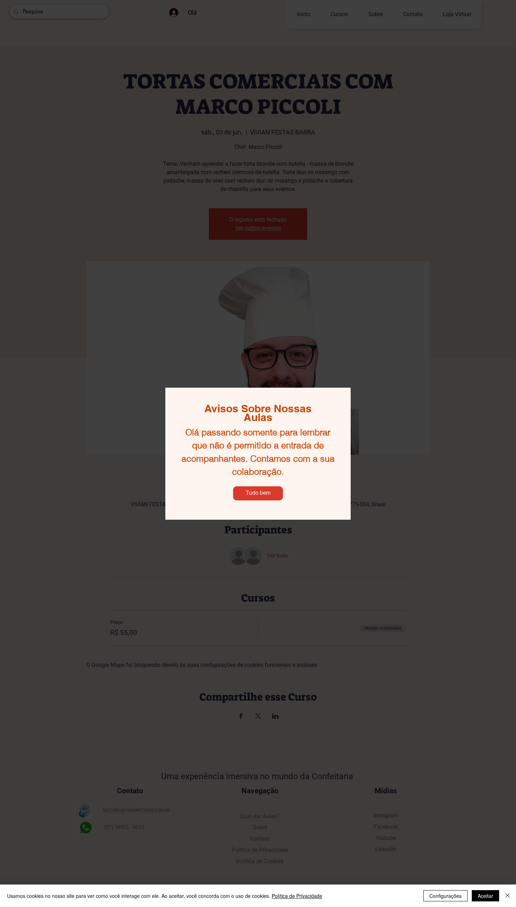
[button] (258, 493)
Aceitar (485, 895)
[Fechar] (507, 895)
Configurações (445, 895)
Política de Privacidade (297, 895)
